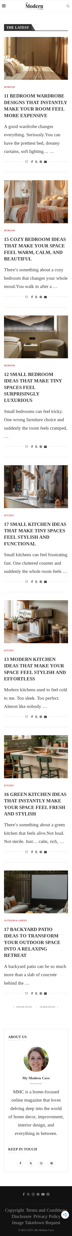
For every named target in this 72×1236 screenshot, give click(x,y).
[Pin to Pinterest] (41, 162)
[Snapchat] (48, 1194)
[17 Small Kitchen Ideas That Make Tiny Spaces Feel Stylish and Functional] (36, 486)
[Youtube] (43, 1194)
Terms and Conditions (46, 1210)
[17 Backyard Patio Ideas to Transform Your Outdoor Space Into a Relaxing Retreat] (36, 891)
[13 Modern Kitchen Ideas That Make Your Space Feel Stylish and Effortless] (36, 621)
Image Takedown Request (36, 1222)
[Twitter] (31, 1162)
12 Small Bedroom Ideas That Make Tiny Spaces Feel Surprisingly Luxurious (33, 387)
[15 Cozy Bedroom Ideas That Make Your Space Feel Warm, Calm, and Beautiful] (36, 201)
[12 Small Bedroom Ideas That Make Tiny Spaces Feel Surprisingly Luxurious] (36, 336)
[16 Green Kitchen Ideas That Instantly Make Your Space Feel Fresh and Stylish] (36, 756)
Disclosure (21, 1216)
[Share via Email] (45, 162)
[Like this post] (26, 162)
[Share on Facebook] (32, 162)
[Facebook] (21, 1162)
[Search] (68, 6)
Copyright (14, 1210)
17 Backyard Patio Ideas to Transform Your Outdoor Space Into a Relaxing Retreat (32, 942)
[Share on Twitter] (36, 162)
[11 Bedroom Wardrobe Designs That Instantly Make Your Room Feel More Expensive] (36, 58)
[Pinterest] (51, 1162)
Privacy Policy (47, 1216)
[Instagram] (42, 1162)
